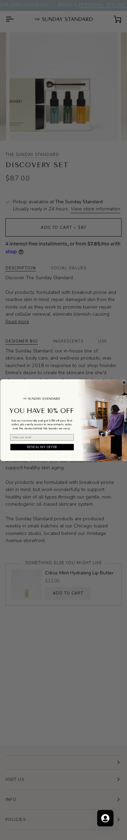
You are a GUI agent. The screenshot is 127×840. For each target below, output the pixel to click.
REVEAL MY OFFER (42, 447)
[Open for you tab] (105, 818)
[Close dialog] (124, 382)
